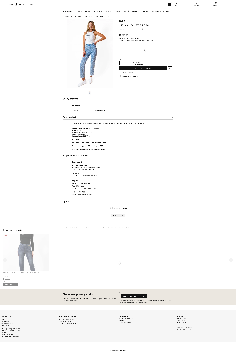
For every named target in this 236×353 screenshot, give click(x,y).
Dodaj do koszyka (143, 68)
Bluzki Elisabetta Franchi (66, 319)
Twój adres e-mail (124, 293)
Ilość (120, 59)
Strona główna (66, 16)
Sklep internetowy (117, 350)
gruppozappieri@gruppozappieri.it (84, 175)
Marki (74, 16)
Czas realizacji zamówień (9, 327)
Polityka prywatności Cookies (10, 330)
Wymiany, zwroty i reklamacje (10, 329)
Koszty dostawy (6, 325)
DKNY (79, 16)
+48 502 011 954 (186, 329)
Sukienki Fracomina (65, 321)
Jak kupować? (5, 321)
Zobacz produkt (11, 284)
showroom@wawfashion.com (82, 194)
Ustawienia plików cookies (9, 336)
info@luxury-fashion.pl (187, 327)
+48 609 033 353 (78, 192)
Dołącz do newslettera (134, 296)
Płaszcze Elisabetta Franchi (67, 323)
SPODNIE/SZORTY (88, 16)
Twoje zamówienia (7, 334)
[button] (169, 4)
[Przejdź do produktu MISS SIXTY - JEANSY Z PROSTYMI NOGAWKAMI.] (26, 252)
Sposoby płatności (7, 323)
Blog (2, 319)
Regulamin (4, 332)
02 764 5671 (76, 173)
